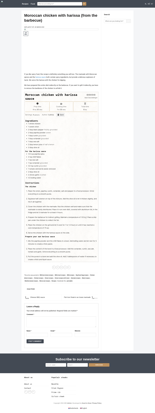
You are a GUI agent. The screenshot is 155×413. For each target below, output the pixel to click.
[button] (87, 95)
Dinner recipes (49, 278)
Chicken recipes (38, 278)
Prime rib (55, 392)
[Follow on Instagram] (149, 4)
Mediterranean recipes (31, 281)
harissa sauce (41, 77)
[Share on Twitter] (57, 267)
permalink (69, 281)
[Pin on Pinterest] (65, 267)
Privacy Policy (96, 403)
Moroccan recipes (45, 281)
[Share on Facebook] (54, 267)
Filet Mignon (57, 388)
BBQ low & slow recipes (46, 275)
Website (77, 331)
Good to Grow (86, 403)
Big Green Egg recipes (82, 275)
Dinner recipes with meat (62, 278)
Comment (30, 314)
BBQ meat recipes (60, 275)
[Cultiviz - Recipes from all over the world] (10, 4)
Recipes (25, 4)
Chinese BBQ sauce (37, 297)
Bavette (54, 384)
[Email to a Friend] (61, 267)
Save (61, 115)
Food (33, 4)
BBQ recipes (70, 275)
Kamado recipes (75, 278)
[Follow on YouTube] (152, 4)
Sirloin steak (57, 396)
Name (29, 331)
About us (28, 384)
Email (53, 331)
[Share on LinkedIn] (69, 267)
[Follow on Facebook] (146, 4)
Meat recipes (86, 278)
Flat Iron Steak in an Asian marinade (77, 297)
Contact (27, 388)
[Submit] (84, 3)
